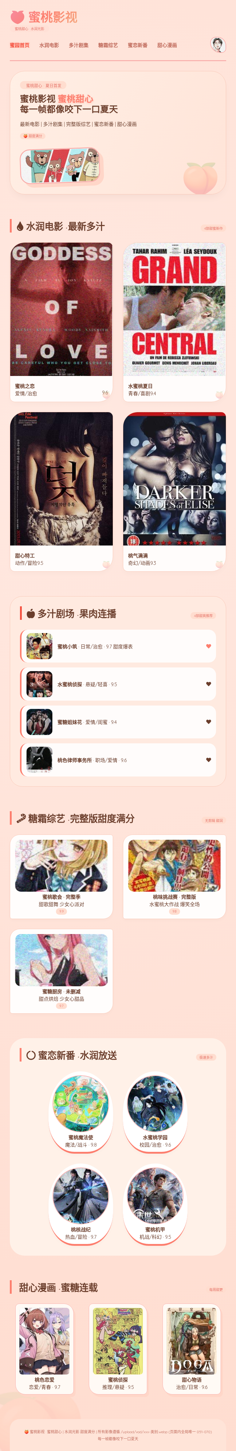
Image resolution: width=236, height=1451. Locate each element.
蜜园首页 (20, 45)
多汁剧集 (78, 45)
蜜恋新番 (138, 45)
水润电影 (49, 45)
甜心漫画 (167, 45)
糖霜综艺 (108, 45)
